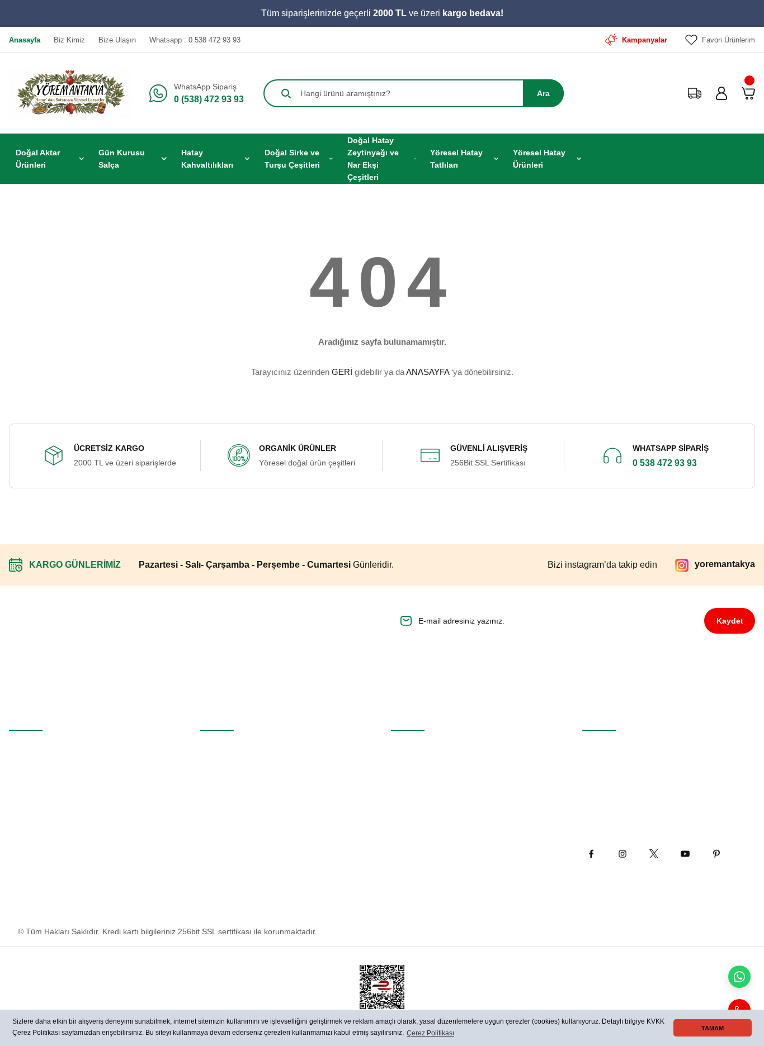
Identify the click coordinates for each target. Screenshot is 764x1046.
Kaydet (729, 620)
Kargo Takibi (222, 825)
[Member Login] (721, 93)
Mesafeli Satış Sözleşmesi (437, 748)
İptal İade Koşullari (423, 799)
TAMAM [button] (712, 1028)
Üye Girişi (26, 773)
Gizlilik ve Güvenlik (424, 773)
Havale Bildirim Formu (239, 799)
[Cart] (748, 93)
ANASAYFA (427, 372)
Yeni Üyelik (28, 748)
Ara (543, 93)
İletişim (212, 748)
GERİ (342, 372)
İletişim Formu (225, 773)
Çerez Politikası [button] (430, 1033)
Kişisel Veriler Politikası (431, 825)
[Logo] (70, 93)
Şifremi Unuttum (37, 799)
